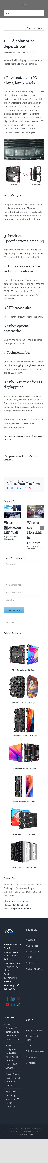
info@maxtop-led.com (20, 908)
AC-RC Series (32, 963)
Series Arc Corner (24, 801)
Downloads (31, 1057)
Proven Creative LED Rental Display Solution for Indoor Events (12, 1032)
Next (40, 28)
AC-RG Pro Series (34, 968)
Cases (29, 1045)
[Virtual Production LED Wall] (12, 511)
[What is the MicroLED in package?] (35, 511)
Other (33, 52)
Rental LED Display (24, 670)
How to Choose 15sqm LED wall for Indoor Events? (12, 1080)
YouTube (8, 459)
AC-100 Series (32, 951)
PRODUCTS (31, 929)
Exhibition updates (35, 1051)
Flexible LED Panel (24, 768)
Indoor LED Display (24, 834)
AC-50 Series (32, 945)
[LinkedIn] (13, 1004)
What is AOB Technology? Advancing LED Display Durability (12, 1099)
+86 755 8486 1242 (20, 901)
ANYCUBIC (31, 940)
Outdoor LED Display (24, 867)
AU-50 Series (32, 957)
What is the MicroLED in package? (35, 532)
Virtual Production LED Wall (12, 527)
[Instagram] (13, 999)
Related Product (12, 633)
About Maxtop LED (35, 1030)
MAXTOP (29, 1134)
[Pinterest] (18, 999)
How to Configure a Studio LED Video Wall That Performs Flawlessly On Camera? (12, 1056)
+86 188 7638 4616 (20, 905)
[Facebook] (7, 999)
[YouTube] (7, 1004)
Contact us (31, 1062)
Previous (31, 28)
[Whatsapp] (18, 1004)
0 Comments (9, 539)
